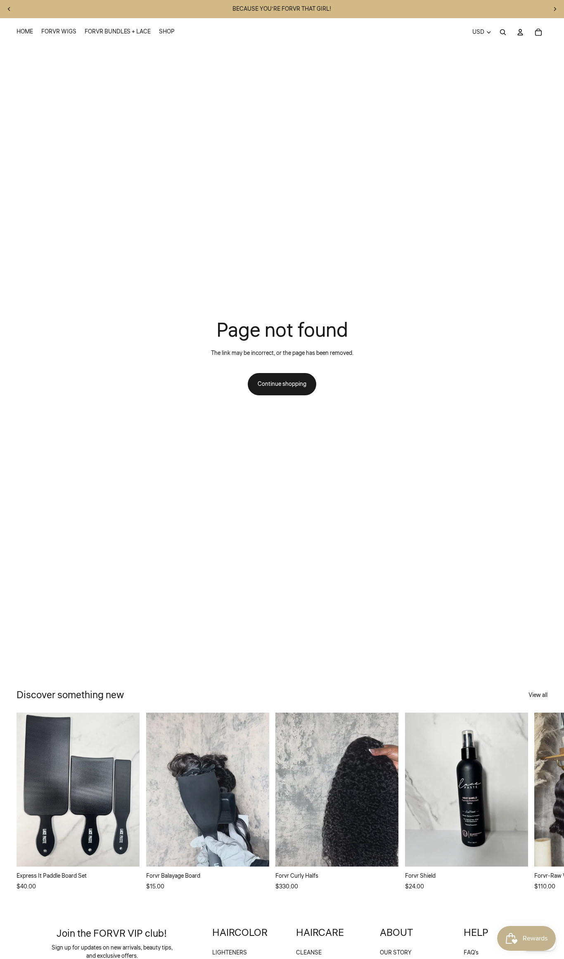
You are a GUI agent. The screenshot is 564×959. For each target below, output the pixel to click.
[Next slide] (555, 9)
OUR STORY (396, 953)
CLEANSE (309, 953)
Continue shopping (282, 384)
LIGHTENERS (229, 953)
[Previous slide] (9, 9)
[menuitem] (25, 32)
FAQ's (471, 953)
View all (537, 695)
